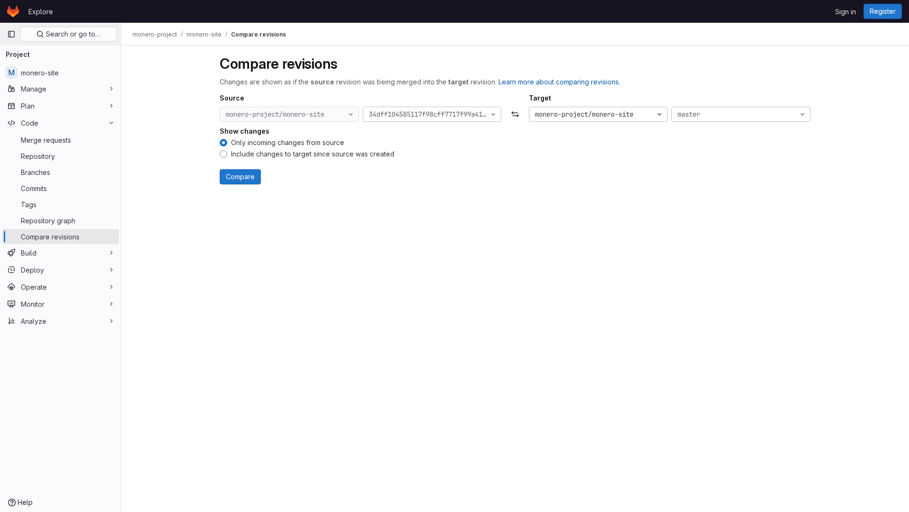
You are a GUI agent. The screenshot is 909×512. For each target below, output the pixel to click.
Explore (40, 12)
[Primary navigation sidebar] (11, 34)
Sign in (845, 12)
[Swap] (515, 114)
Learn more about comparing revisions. (559, 82)
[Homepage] (13, 11)
